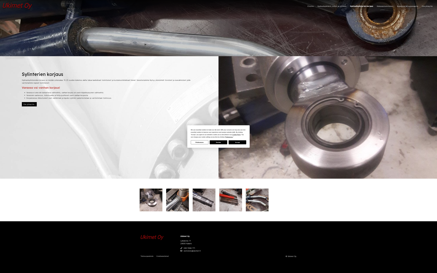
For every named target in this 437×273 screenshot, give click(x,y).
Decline (218, 142)
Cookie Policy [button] (236, 134)
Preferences (200, 142)
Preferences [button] (229, 137)
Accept (237, 142)
